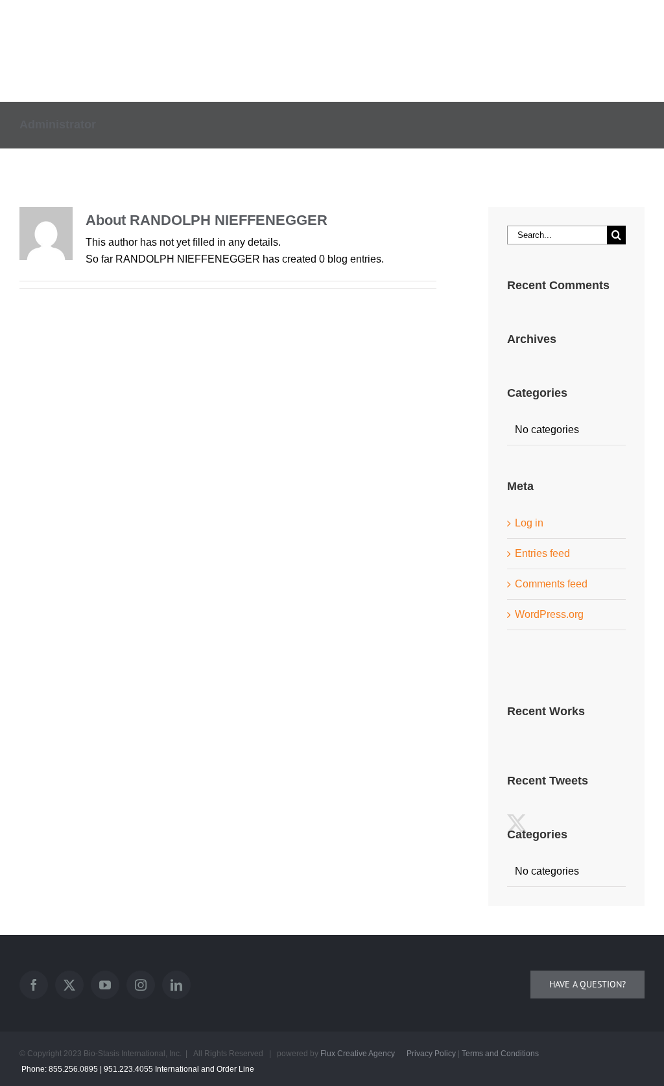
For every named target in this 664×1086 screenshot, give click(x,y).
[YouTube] (105, 985)
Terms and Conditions (500, 1053)
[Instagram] (140, 985)
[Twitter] (69, 985)
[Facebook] (33, 985)
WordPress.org (549, 614)
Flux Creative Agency (357, 1053)
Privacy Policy (431, 1053)
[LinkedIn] (176, 985)
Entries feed (542, 553)
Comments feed (551, 583)
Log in (529, 522)
